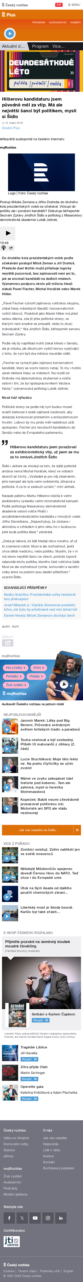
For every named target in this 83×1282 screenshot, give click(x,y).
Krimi (37, 668)
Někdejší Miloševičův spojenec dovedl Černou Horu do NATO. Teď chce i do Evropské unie (50, 873)
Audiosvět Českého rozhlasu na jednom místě (33, 704)
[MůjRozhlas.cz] (8, 148)
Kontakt (49, 1162)
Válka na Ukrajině (16, 1138)
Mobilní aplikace (16, 1194)
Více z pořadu (17, 844)
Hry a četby (14, 668)
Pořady (35, 676)
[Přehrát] (7, 233)
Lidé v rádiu (51, 1150)
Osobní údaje (27, 1271)
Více (59, 46)
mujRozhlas (11, 656)
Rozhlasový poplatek (58, 1168)
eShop (8, 1156)
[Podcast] (3, 248)
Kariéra (48, 1156)
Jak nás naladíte (55, 1138)
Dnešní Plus (11, 128)
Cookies (8, 1271)
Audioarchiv (57, 22)
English (68, 1271)
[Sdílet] (11, 248)
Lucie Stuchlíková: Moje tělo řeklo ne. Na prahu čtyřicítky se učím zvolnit (49, 763)
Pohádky (12, 676)
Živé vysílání (14, 685)
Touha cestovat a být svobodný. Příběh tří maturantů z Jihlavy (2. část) (48, 744)
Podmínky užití (50, 1271)
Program (38, 22)
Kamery (76, 22)
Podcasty (11, 1188)
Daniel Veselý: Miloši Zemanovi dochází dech (39, 615)
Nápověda (50, 1144)
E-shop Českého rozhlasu (28, 933)
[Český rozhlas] (15, 5)
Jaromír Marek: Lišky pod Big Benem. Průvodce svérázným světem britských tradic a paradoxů (50, 724)
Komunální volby (16, 1144)
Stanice (9, 1150)
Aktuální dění (14, 46)
